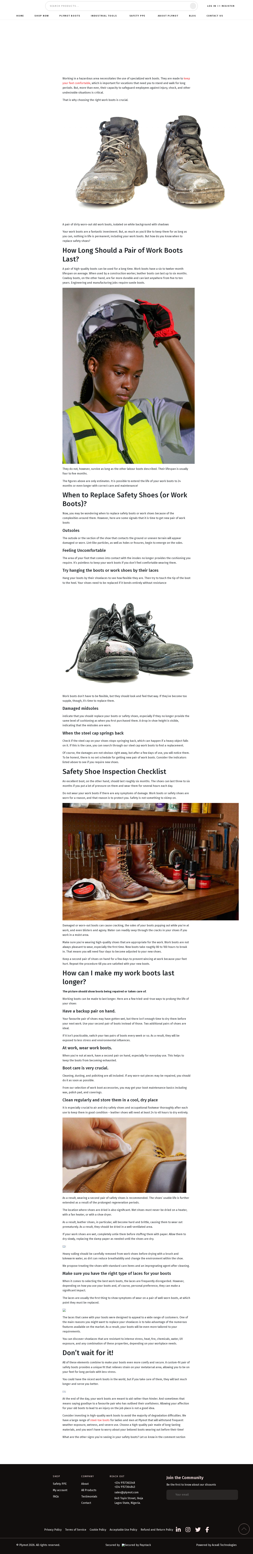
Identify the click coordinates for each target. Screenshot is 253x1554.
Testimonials (89, 1496)
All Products (88, 1490)
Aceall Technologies (224, 1545)
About (85, 1483)
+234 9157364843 (124, 1487)
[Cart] (235, 16)
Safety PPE (60, 1483)
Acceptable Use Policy (123, 1529)
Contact (86, 1502)
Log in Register (221, 6)
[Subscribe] (233, 1495)
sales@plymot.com (126, 1492)
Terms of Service (75, 1529)
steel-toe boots (100, 1420)
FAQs (56, 1496)
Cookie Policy (98, 1529)
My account (60, 1490)
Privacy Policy (53, 1529)
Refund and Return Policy (157, 1529)
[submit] (193, 6)
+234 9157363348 (124, 1482)
